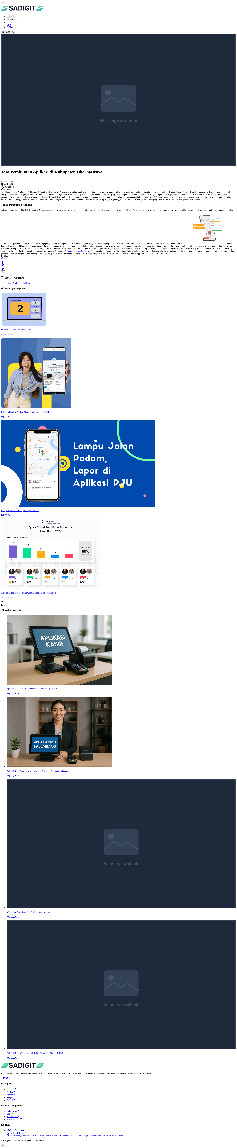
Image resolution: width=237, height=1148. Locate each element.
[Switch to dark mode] (8, 32)
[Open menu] (3, 2)
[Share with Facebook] (2, 262)
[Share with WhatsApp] (2, 258)
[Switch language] (13, 32)
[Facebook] (2, 1078)
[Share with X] (2, 265)
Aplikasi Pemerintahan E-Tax (77, 251)
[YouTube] (6, 1078)
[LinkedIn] (9, 1078)
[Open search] (3, 32)
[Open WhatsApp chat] (3, 1145)
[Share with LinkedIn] (2, 268)
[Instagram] (4, 1078)
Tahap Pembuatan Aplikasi (18, 283)
